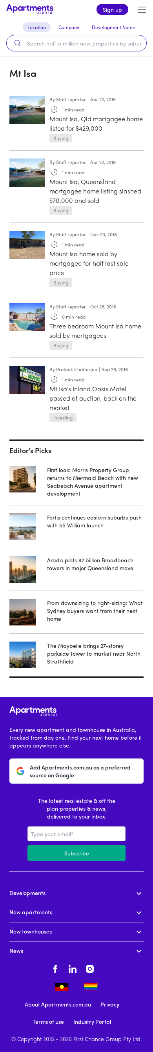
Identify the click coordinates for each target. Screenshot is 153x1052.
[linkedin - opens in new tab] (72, 968)
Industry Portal (92, 1021)
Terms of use (48, 1021)
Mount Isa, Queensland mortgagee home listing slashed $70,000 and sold (95, 191)
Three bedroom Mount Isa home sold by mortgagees (95, 330)
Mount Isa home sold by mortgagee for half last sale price (89, 263)
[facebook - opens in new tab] (55, 968)
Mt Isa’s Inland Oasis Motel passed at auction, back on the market (93, 398)
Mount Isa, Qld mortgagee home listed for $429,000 (96, 123)
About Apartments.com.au (58, 1004)
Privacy (109, 1004)
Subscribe (76, 853)
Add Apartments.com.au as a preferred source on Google (80, 771)
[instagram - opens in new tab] (90, 968)
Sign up (112, 9)
